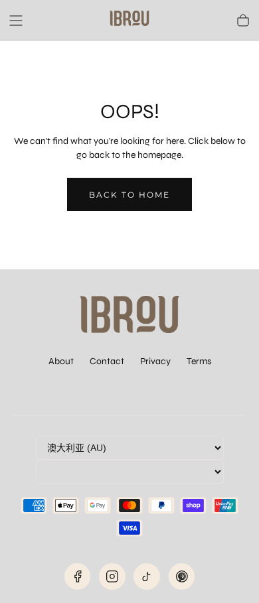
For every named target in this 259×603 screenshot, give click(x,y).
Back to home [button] (129, 195)
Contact (107, 361)
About (61, 361)
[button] (16, 21)
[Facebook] (77, 576)
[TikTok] (146, 576)
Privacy (155, 361)
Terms (199, 361)
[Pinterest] (182, 576)
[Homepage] (129, 21)
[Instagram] (112, 576)
